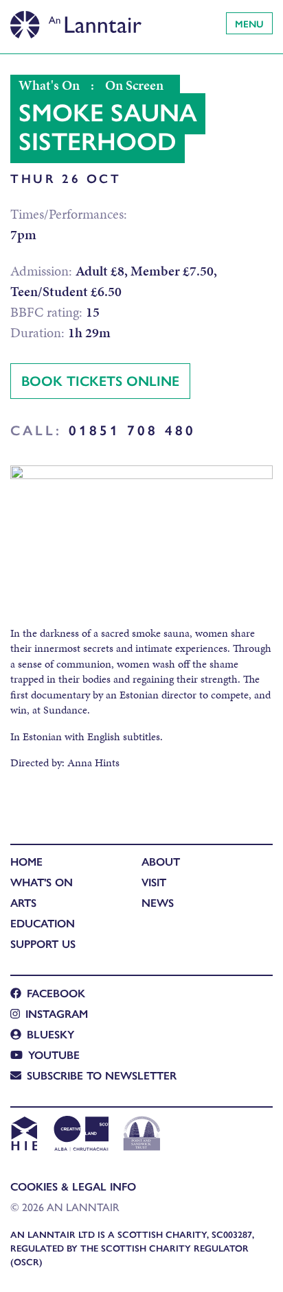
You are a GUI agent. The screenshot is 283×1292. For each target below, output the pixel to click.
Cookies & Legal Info (73, 1186)
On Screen (134, 85)
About (161, 861)
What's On (49, 85)
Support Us (43, 943)
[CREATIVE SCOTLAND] (80, 1135)
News (158, 902)
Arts (23, 902)
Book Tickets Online (100, 380)
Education (42, 923)
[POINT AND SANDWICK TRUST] (142, 1135)
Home (26, 861)
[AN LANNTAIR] (76, 20)
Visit (154, 882)
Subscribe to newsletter (102, 1075)
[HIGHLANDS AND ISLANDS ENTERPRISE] (23, 1135)
